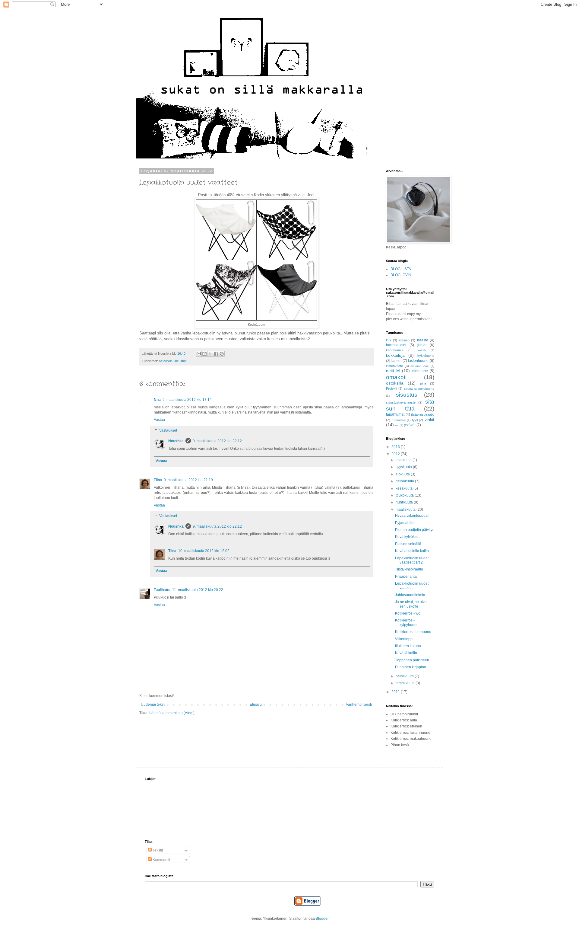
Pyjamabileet (405, 523)
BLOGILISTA (401, 269)
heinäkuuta (405, 481)
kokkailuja (395, 355)
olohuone (420, 371)
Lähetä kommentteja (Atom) (172, 713)
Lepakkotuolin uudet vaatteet (412, 585)
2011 (396, 692)
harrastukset (396, 345)
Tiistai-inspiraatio (409, 569)
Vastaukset (168, 430)
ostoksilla (165, 361)
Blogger (322, 918)
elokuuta (403, 474)
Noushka (176, 441)
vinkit (429, 419)
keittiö (422, 350)
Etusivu (256, 704)
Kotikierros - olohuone (413, 632)
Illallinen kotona (408, 646)
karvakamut (394, 350)
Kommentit (161, 860)
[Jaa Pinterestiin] (222, 354)
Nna (157, 400)
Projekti (391, 388)
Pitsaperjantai (406, 576)
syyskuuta (404, 467)
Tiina (158, 480)
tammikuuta (406, 683)
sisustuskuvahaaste (401, 402)
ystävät (410, 425)
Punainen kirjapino (410, 667)
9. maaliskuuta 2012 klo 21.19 (188, 480)
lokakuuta (404, 460)
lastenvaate (394, 366)
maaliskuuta (406, 509)
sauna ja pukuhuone (419, 388)
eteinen (404, 340)
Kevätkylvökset (407, 537)
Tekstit (157, 850)
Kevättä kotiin (406, 653)
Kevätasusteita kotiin (412, 551)
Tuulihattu (162, 590)
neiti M (393, 370)
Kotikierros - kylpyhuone (407, 622)
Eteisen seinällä (408, 544)
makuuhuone (419, 366)
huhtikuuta (405, 502)
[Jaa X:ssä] (210, 354)
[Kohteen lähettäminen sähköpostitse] (199, 354)
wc (397, 425)
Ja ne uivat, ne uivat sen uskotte (411, 604)
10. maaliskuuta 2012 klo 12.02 (203, 551)
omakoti (396, 377)
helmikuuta (405, 676)
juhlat (421, 345)
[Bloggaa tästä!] (204, 354)
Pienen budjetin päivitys (414, 530)
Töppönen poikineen (412, 660)
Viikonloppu (405, 639)
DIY (388, 340)
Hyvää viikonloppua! (412, 515)
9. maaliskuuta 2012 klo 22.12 (217, 441)
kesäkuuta (404, 488)
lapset (396, 361)
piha (423, 383)
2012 (396, 454)
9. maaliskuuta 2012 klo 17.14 (187, 400)
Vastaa (159, 419)
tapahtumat (395, 414)
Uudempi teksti (153, 704)
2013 (396, 447)
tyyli (415, 420)
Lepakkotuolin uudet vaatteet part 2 (412, 560)
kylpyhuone (425, 355)
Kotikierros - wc (407, 613)
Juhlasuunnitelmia (410, 595)
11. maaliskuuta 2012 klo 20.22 (197, 590)
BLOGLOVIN (401, 275)
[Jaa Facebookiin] (216, 354)
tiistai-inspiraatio (422, 414)
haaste (422, 340)
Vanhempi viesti (359, 704)
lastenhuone (418, 361)
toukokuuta (405, 495)
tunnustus (399, 420)
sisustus (180, 361)
